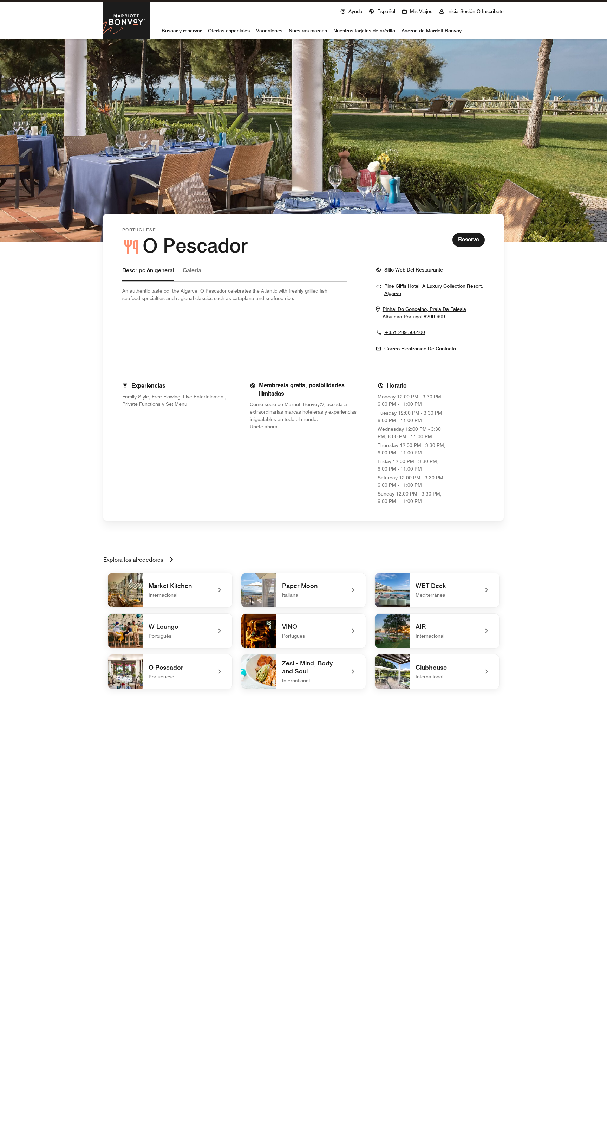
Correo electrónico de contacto (420, 348)
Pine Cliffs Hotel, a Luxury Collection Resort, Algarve (433, 289)
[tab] (148, 273)
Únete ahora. (288, 426)
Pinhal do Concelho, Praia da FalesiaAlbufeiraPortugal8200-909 (434, 313)
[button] (382, 10)
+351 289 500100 (404, 332)
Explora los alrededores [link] (133, 559)
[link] (170, 590)
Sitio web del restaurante (413, 269)
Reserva (468, 239)
